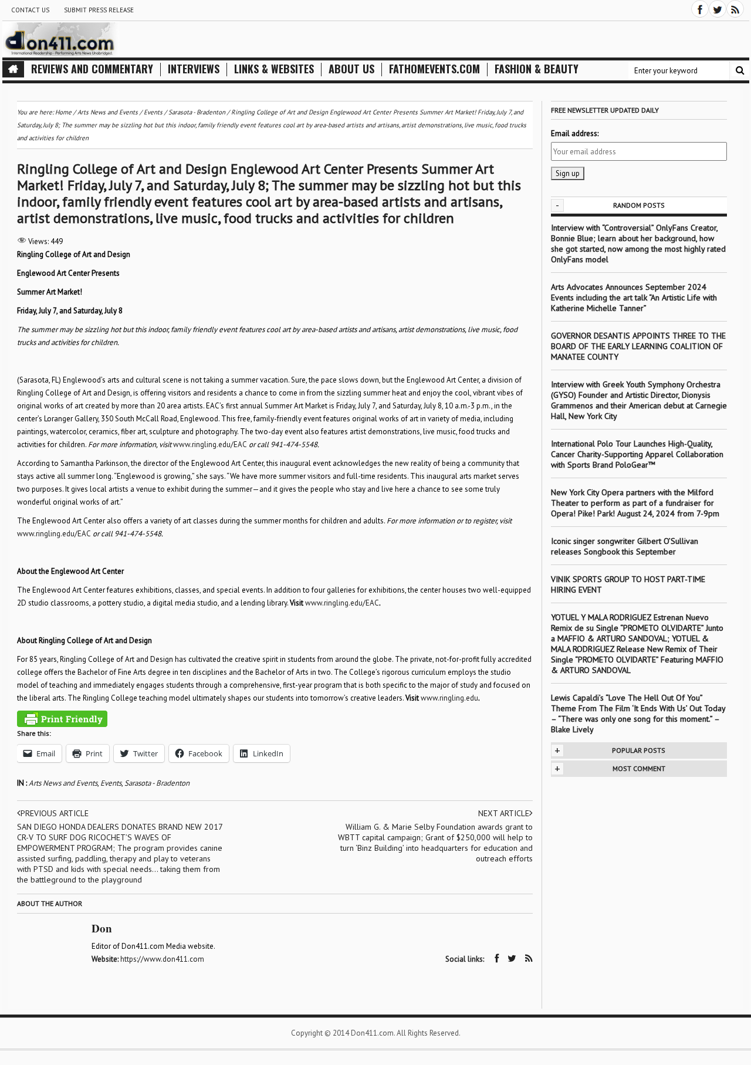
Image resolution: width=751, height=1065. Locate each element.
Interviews (193, 69)
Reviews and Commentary (92, 69)
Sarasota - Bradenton (157, 783)
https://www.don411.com (162, 959)
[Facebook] (700, 9)
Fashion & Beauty (537, 69)
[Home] (13, 69)
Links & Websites (274, 69)
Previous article (55, 813)
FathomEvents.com (434, 69)
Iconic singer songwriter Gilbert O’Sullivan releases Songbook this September (624, 546)
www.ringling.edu (449, 698)
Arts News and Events (63, 783)
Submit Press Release (99, 10)
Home (63, 112)
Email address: (574, 133)
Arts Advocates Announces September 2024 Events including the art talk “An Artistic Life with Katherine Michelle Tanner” (634, 297)
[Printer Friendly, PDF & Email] (62, 719)
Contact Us (30, 10)
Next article (503, 813)
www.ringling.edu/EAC (210, 444)
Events (110, 783)
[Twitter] (717, 9)
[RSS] (735, 9)
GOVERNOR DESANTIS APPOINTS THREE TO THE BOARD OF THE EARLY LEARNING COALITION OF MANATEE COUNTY (638, 346)
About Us (351, 69)
